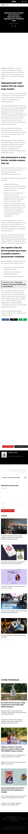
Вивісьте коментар (7, 510)
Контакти (20, 826)
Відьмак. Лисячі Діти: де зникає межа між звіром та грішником (13, 763)
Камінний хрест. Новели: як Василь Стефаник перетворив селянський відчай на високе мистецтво (13, 712)
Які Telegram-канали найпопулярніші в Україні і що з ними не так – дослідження (15, 471)
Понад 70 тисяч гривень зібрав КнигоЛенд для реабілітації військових (14, 611)
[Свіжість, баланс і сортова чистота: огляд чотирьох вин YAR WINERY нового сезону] (14, 736)
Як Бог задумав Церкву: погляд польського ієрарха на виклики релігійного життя (14, 796)
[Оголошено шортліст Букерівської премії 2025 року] (14, 626)
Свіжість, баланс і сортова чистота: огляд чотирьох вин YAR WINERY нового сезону (12, 749)
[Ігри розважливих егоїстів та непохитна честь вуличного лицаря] (14, 777)
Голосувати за (9, 446)
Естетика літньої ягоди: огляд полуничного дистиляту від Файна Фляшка (13, 705)
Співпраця (14, 826)
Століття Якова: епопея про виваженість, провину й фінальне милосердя (13, 756)
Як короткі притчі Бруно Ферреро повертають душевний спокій (11, 804)
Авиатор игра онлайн (7, 68)
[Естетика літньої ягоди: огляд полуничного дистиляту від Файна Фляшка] (14, 691)
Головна (3, 5)
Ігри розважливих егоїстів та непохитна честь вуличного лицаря (12, 790)
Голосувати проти (22, 446)
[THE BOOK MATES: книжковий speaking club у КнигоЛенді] (14, 577)
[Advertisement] (14, 50)
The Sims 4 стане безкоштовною (11, 477)
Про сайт (7, 826)
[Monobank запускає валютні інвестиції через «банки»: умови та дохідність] (14, 552)
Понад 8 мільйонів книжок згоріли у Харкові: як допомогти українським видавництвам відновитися (12, 537)
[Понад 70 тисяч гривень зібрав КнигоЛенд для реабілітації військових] (14, 601)
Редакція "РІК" (12, 452)
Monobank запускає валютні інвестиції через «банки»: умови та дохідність (12, 562)
